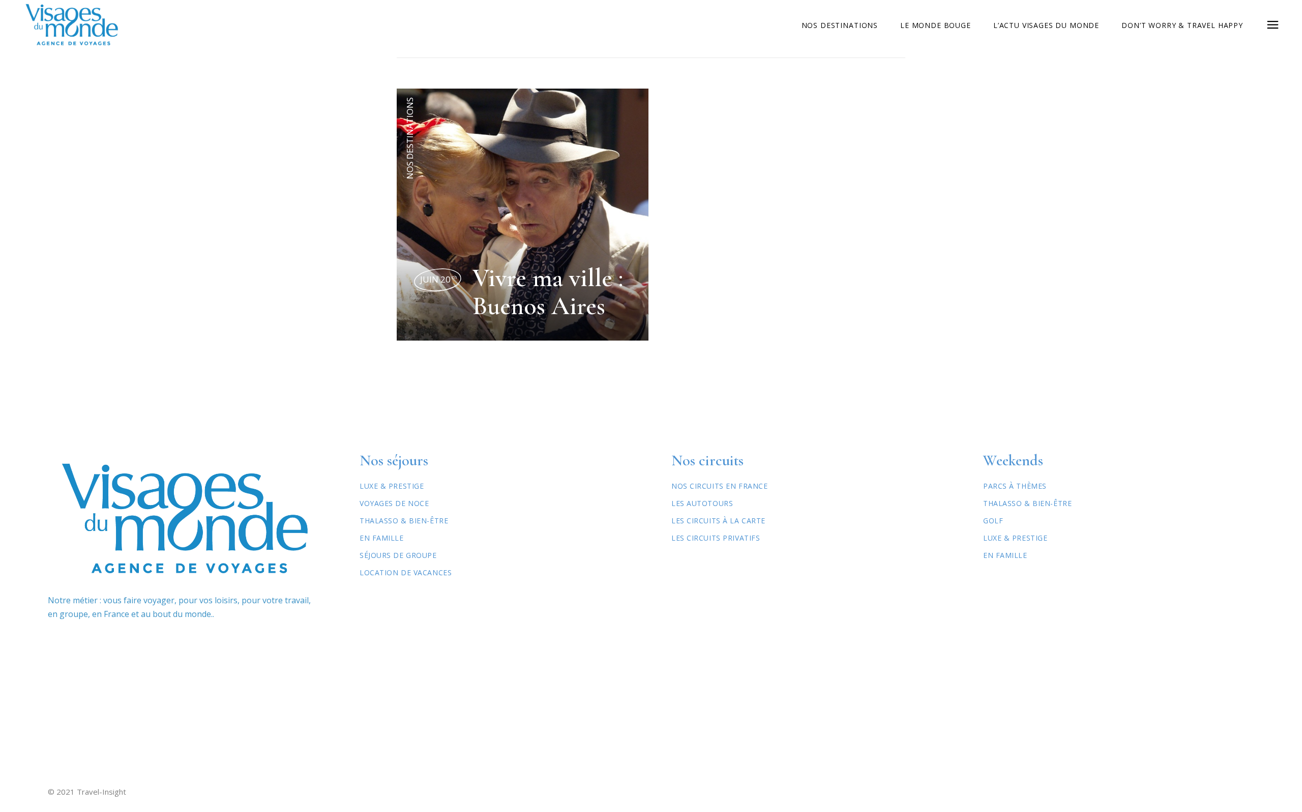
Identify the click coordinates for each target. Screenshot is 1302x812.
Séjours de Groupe (398, 555)
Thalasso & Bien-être (404, 520)
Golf (993, 520)
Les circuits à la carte (718, 520)
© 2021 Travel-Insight (87, 792)
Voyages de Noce (394, 503)
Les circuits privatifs (715, 538)
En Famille (382, 538)
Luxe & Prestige (392, 486)
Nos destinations (410, 138)
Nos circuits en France (719, 486)
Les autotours (702, 503)
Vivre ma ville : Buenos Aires (547, 292)
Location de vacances (406, 572)
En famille (1005, 555)
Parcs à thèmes (1015, 486)
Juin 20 (438, 279)
